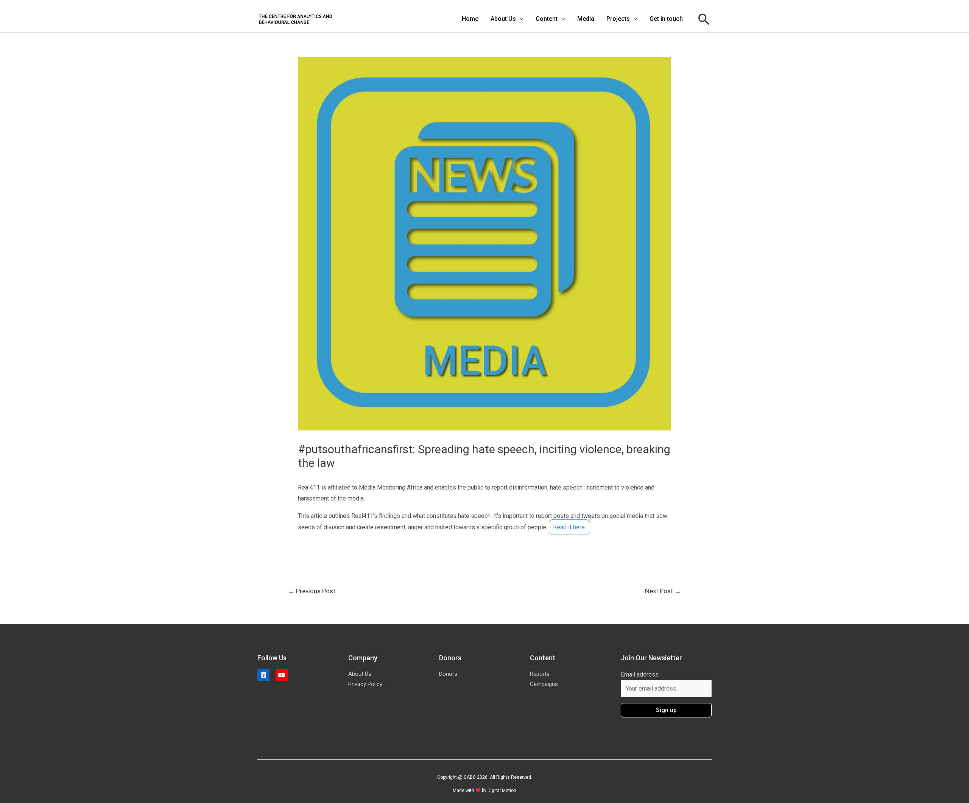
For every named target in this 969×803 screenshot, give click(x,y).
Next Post (663, 591)
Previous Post (311, 591)
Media (585, 18)
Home (470, 18)
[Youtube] (282, 675)
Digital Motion (502, 790)
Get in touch (666, 18)
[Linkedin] (263, 675)
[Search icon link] (704, 19)
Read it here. (569, 527)
